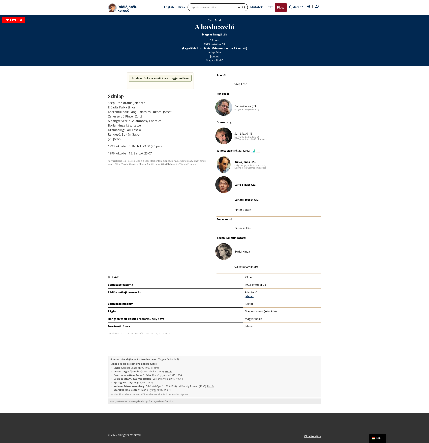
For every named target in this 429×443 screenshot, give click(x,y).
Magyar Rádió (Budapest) (246, 109)
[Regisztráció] (317, 6)
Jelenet (214, 56)
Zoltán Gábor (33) (245, 106)
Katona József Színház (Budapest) (250, 168)
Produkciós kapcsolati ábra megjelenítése (160, 78)
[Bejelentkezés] (308, 6)
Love (15, 20)
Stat (270, 7)
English (169, 7)
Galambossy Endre (246, 266)
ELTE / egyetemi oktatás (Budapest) (251, 139)
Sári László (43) (243, 133)
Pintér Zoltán (242, 210)
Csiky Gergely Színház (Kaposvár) (250, 165)
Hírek (181, 7)
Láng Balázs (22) (245, 184)
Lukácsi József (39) (246, 200)
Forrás (155, 367)
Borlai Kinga (242, 251)
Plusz (281, 7)
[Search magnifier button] (243, 7)
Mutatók (256, 7)
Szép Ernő (240, 84)
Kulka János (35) (245, 162)
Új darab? (296, 7)
